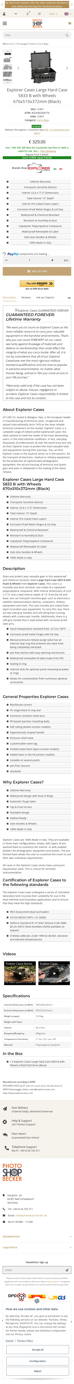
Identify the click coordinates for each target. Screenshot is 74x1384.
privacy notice (52, 1281)
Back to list (9, 43)
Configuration (37, 1361)
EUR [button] (52, 13)
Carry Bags (43, 120)
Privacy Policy (25, 1340)
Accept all (38, 1349)
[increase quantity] (52, 260)
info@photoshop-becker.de (31, 1215)
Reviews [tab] (26, 297)
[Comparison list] (27, 14)
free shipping (48, 151)
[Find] (68, 35)
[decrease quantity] (6, 260)
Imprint (10, 1340)
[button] (2, 4)
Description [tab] (9, 297)
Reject (37, 1371)
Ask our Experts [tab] (45, 297)
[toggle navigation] (5, 23)
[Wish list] (39, 14)
